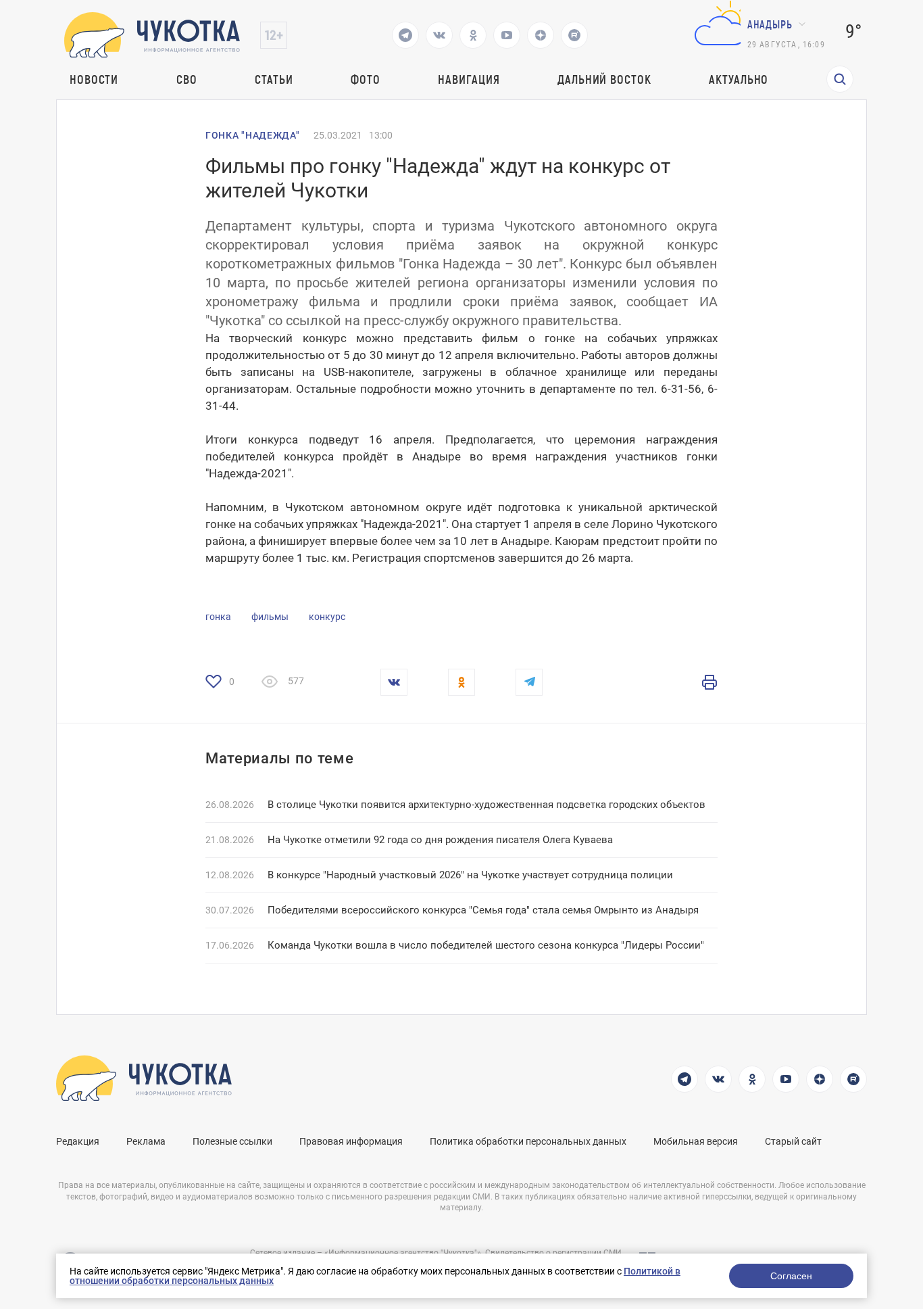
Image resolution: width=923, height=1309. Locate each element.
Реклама (146, 1141)
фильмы (270, 616)
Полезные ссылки (232, 1141)
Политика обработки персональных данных (528, 1141)
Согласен (791, 1275)
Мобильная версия (695, 1141)
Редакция (77, 1141)
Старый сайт (793, 1141)
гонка (218, 616)
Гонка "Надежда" (252, 135)
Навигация (468, 79)
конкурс (327, 616)
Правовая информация (351, 1141)
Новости (94, 79)
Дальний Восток (604, 79)
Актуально (738, 79)
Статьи (274, 79)
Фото (365, 79)
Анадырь (770, 24)
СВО (186, 79)
